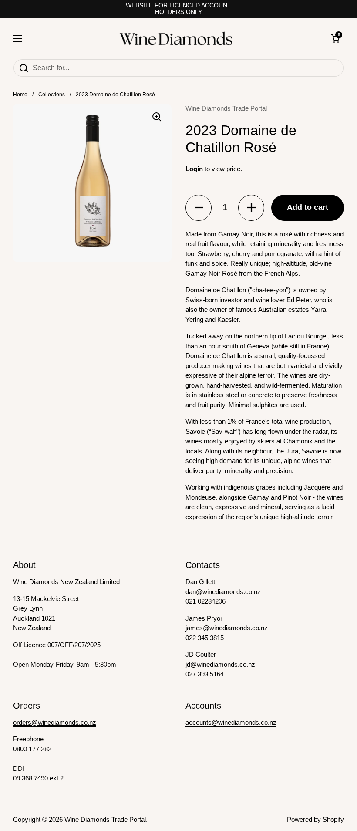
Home (20, 94)
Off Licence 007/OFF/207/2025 (57, 645)
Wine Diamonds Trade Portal (105, 819)
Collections (51, 94)
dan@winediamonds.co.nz (223, 591)
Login (194, 168)
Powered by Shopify (315, 819)
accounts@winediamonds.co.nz (230, 722)
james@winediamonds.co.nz (226, 628)
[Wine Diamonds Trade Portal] (176, 38)
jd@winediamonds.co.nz (220, 664)
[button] (198, 208)
